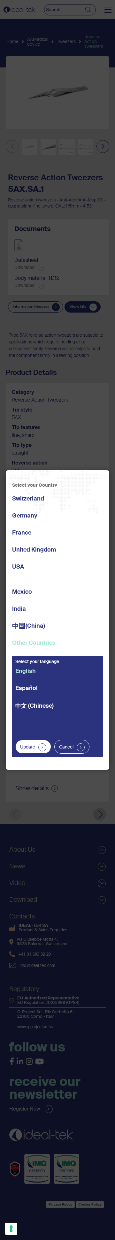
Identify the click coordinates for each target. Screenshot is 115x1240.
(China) (28, 626)
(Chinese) (34, 706)
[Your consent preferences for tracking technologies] (11, 1229)
